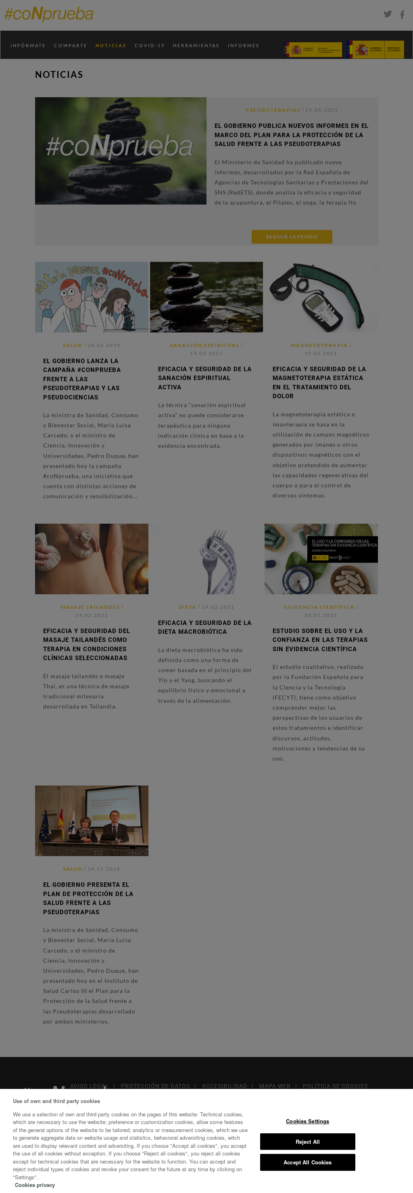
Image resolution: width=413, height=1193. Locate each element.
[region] (206, 1141)
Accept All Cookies (308, 1162)
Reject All (308, 1141)
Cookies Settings (307, 1121)
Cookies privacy (35, 1185)
